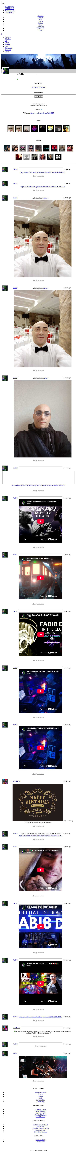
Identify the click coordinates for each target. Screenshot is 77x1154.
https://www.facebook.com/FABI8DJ (42, 113)
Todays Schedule (40, 1092)
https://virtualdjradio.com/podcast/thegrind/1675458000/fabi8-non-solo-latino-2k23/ (38, 485)
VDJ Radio (16, 781)
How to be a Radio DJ (40, 1125)
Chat (40, 25)
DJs (40, 19)
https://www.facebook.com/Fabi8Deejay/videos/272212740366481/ (40, 1017)
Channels (41, 16)
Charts (40, 21)
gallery (46, 198)
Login (40, 30)
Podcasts (40, 1096)
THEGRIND (9, 12)
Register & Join (40, 1130)
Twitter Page (40, 1141)
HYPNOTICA (9, 9)
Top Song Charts (40, 1109)
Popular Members (40, 1115)
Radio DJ (40, 28)
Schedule (40, 18)
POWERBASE (10, 10)
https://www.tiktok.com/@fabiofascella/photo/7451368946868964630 (43, 172)
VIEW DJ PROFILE (38, 87)
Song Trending (40, 1111)
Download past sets (40, 1132)
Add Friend (38, 96)
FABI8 (15, 169)
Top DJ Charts (40, 1113)
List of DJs (40, 1126)
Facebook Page (40, 1140)
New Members (40, 1117)
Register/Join (40, 1100)
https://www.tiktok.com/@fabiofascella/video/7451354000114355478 (43, 187)
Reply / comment (38, 176)
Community (40, 27)
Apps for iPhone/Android (40, 1128)
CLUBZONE (9, 7)
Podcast (40, 23)
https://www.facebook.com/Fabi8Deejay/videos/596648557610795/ (40, 836)
